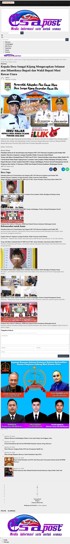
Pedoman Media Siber (37, 502)
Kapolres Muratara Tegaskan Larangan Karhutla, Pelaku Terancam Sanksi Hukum (27, 155)
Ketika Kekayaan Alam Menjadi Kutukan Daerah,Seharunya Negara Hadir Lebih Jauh (38, 470)
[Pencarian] (2, 37)
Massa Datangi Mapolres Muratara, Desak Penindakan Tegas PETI (22, 454)
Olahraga (11, 511)
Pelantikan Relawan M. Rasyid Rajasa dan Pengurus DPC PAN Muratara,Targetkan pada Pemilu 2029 (33, 152)
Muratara (4, 64)
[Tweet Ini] (55, 169)
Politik (3, 511)
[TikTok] (37, 494)
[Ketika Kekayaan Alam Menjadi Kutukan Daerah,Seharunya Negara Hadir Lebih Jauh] (9, 472)
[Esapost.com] (35, 20)
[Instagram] (37, 489)
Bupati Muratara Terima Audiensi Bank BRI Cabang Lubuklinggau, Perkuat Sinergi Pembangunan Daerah (34, 162)
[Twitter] (37, 487)
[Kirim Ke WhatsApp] (67, 169)
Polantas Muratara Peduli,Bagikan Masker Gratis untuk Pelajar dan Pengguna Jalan (30, 4)
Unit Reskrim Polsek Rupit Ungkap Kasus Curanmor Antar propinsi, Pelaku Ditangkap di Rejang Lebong (34, 159)
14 (5, 169)
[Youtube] (37, 491)
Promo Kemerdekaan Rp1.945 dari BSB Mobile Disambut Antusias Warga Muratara (27, 443)
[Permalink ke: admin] (2, 78)
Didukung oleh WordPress (31, 505)
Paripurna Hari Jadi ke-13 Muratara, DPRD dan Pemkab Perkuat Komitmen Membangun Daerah (31, 164)
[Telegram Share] (63, 169)
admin (7, 77)
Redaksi (37, 500)
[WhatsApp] (37, 492)
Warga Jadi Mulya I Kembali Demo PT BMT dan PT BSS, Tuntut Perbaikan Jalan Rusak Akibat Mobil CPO (35, 157)
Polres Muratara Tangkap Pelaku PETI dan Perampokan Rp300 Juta (23, 449)
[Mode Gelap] (2, 35)
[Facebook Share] (51, 169)
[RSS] (37, 496)
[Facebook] (37, 485)
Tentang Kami (37, 499)
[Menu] (35, 7)
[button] (22, 32)
